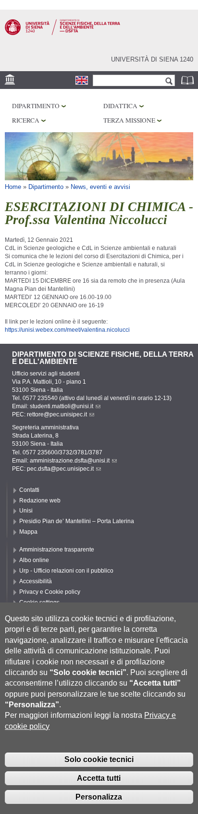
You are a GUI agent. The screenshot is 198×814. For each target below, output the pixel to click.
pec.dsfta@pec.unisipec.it (60, 468)
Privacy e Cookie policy (49, 592)
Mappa (28, 531)
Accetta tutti (99, 778)
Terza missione (129, 120)
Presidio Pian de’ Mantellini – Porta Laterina (76, 521)
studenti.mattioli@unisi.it (61, 406)
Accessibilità (35, 581)
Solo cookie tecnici (99, 759)
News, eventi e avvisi (100, 186)
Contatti (29, 490)
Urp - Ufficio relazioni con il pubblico (66, 570)
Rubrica (188, 80)
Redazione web (40, 500)
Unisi (26, 510)
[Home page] (62, 33)
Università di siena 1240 (152, 59)
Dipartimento (36, 105)
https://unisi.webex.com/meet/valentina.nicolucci (67, 329)
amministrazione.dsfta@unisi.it (70, 460)
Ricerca (25, 120)
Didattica (120, 105)
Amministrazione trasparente (56, 549)
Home (13, 186)
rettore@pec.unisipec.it (57, 414)
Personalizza (98, 797)
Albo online (34, 560)
